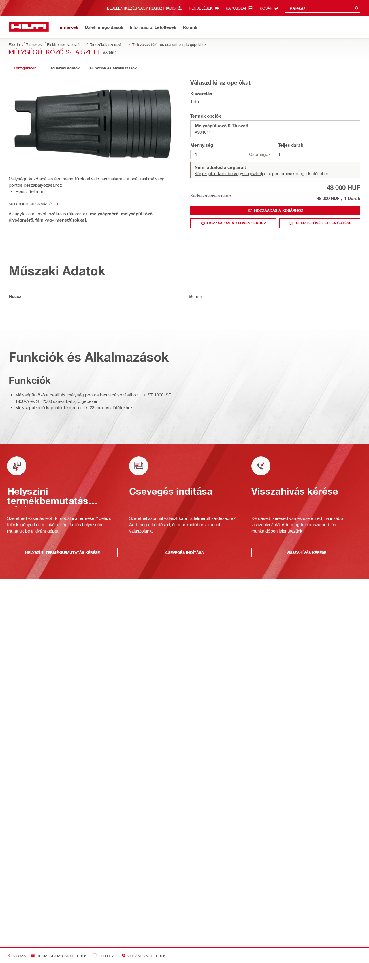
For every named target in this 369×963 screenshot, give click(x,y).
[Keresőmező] (356, 8)
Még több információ (30, 204)
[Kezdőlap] (29, 27)
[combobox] (322, 8)
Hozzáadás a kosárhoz (278, 210)
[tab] (24, 68)
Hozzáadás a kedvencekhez (236, 223)
